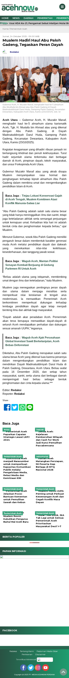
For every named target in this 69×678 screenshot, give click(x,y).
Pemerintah (44, 18)
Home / (6, 29)
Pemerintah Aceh (18, 29)
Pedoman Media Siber (47, 651)
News (16, 18)
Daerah (28, 18)
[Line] (28, 405)
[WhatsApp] (21, 405)
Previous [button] (4, 588)
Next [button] (64, 588)
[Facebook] (6, 405)
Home (5, 18)
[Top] (63, 673)
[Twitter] (13, 405)
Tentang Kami (27, 651)
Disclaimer (40, 654)
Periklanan (27, 654)
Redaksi (13, 651)
